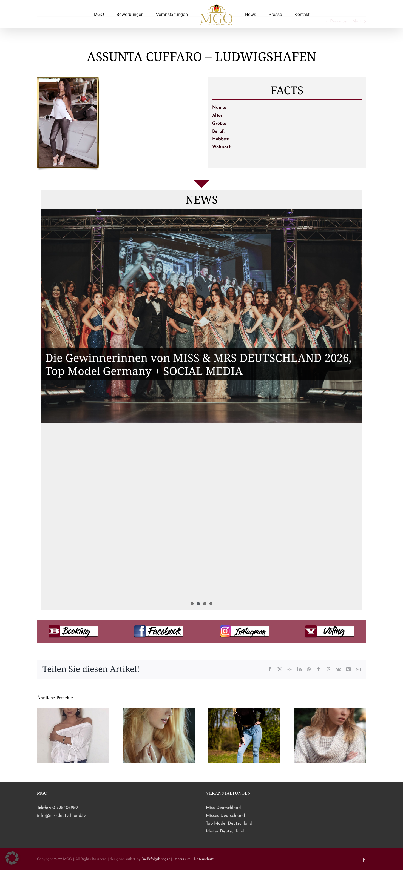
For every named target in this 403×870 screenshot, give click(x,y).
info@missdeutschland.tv (61, 816)
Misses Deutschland (225, 816)
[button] (12, 858)
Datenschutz (204, 859)
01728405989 (65, 808)
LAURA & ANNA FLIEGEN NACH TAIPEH (150, 520)
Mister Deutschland (225, 831)
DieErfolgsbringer (155, 859)
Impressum (182, 859)
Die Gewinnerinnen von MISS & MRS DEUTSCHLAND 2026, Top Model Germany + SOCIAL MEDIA (198, 364)
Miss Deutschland (223, 808)
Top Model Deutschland (229, 823)
